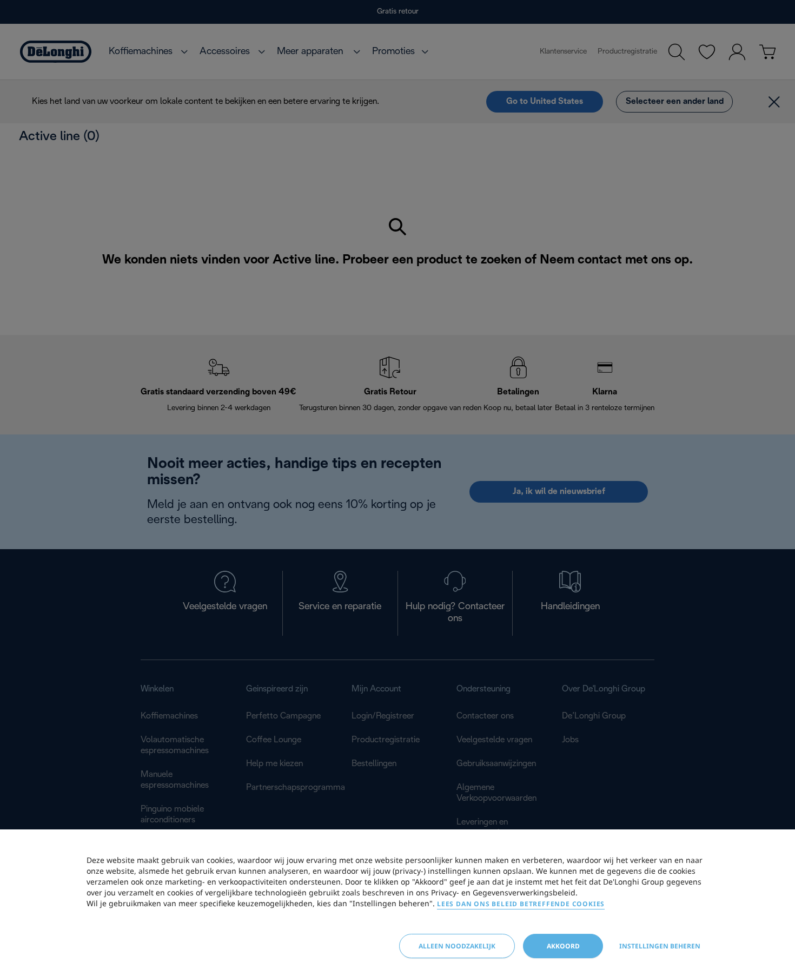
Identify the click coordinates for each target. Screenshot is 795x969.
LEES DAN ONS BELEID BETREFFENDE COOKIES (521, 903)
